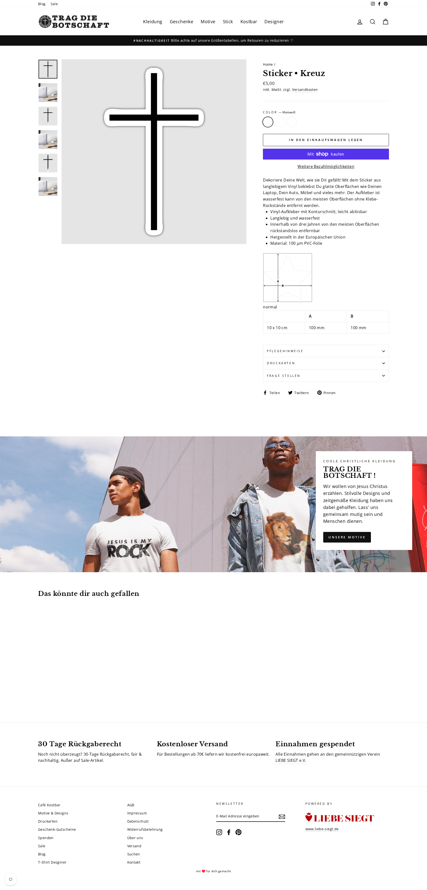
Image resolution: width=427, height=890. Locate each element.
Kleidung (152, 21)
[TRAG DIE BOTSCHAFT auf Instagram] (219, 832)
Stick (228, 21)
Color (279, 112)
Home (268, 64)
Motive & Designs (53, 813)
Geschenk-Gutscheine (57, 829)
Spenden (46, 837)
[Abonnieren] (282, 816)
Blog (42, 3)
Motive (208, 21)
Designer (274, 21)
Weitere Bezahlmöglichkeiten (326, 166)
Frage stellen (283, 376)
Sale (54, 3)
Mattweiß (268, 122)
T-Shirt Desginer (52, 862)
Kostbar (248, 21)
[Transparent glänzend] (48, 693)
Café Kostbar (49, 805)
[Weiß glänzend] (54, 693)
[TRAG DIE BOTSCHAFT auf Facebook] (229, 832)
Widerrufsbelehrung (145, 829)
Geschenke (181, 21)
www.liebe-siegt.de (322, 829)
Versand (134, 846)
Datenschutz (138, 821)
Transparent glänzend (280, 122)
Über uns (135, 837)
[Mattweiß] (41, 693)
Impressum (137, 813)
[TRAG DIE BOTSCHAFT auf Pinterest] (238, 832)
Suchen (133, 854)
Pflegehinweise (285, 351)
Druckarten (281, 363)
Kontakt (134, 862)
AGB (130, 805)
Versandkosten (305, 89)
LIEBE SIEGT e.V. (291, 760)
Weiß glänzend (292, 122)
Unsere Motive (347, 537)
